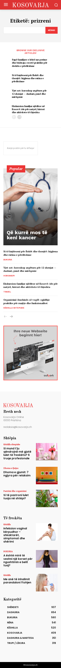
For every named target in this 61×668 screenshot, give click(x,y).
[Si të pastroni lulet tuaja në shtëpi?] (47, 498)
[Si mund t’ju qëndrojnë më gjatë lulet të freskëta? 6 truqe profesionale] (47, 451)
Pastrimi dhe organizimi (14, 491)
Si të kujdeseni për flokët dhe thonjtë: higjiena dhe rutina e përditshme (28, 78)
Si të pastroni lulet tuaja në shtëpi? (16, 496)
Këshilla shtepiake (13, 308)
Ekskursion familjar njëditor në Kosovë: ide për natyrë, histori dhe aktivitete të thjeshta (28, 109)
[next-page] (19, 117)
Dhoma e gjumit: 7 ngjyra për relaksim (16, 473)
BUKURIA (7, 259)
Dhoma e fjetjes (10, 468)
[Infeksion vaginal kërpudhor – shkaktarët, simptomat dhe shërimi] (47, 531)
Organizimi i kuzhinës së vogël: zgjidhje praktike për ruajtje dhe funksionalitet (26, 301)
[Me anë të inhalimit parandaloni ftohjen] (47, 582)
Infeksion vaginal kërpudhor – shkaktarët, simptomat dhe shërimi (15, 535)
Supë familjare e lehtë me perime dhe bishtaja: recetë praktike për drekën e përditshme (29, 62)
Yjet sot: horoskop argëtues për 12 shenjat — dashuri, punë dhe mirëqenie (29, 93)
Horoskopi (9, 276)
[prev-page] (14, 117)
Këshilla (7, 524)
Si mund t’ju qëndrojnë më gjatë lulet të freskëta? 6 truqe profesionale (17, 453)
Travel (7, 292)
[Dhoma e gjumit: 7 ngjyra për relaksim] (47, 475)
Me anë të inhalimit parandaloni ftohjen (17, 580)
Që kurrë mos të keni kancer (27, 235)
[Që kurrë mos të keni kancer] (30, 206)
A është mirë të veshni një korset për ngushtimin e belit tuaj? (18, 560)
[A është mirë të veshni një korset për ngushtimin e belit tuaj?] (47, 558)
